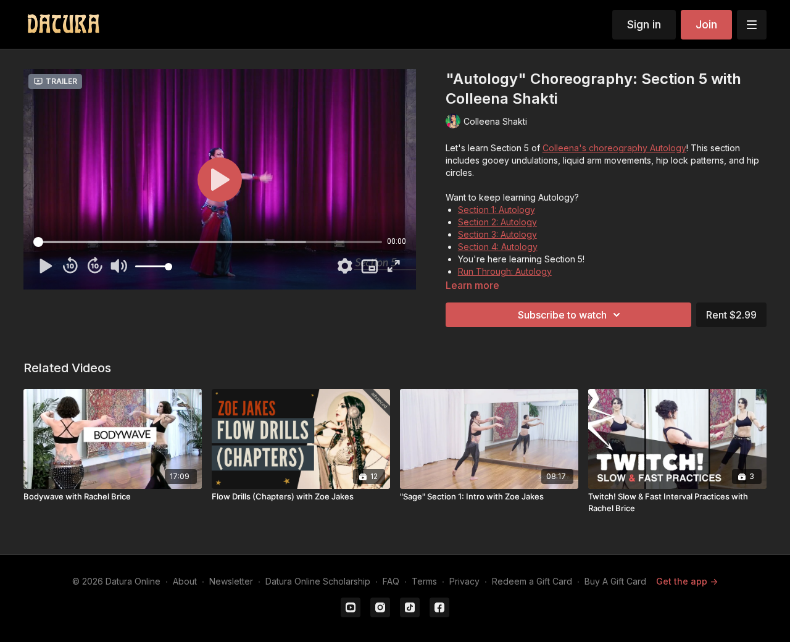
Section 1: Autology (496, 209)
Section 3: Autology (497, 234)
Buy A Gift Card (615, 581)
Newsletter (231, 581)
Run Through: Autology (505, 271)
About (185, 581)
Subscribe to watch (562, 315)
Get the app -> (687, 581)
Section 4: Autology (498, 246)
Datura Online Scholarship (317, 581)
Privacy (464, 581)
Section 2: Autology (497, 222)
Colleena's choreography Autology (614, 148)
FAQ (391, 581)
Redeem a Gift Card (532, 581)
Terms (424, 581)
